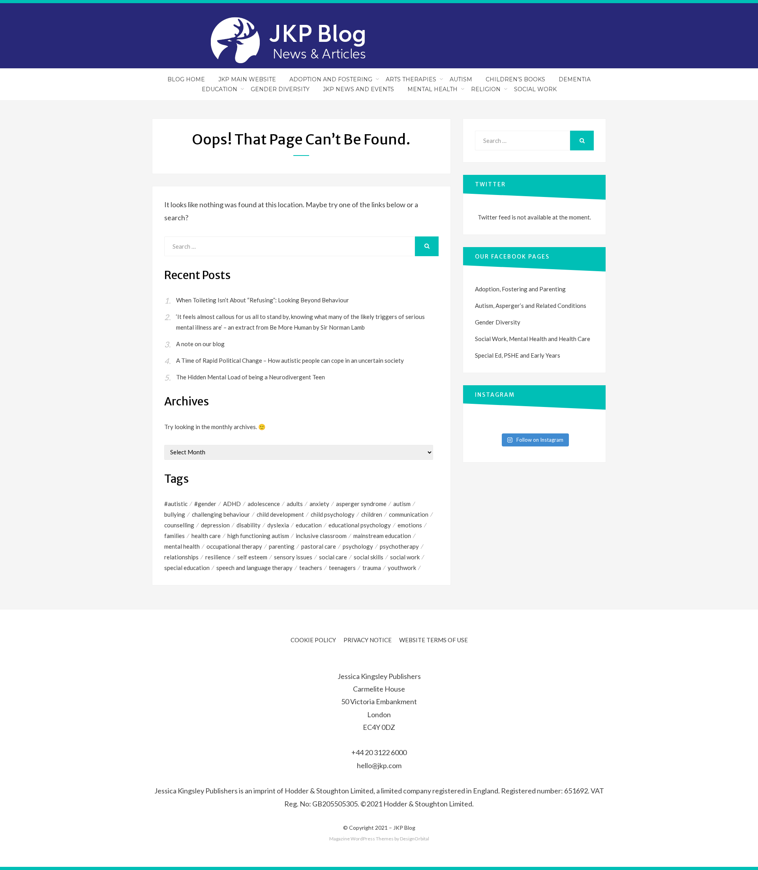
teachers (310, 567)
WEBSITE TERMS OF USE (433, 639)
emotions (410, 525)
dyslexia (278, 525)
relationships (181, 557)
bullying (174, 514)
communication (408, 514)
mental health (182, 546)
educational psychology (359, 525)
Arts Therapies (411, 79)
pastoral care (318, 546)
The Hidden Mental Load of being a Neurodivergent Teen (250, 377)
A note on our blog (200, 343)
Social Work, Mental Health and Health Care (532, 338)
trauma (371, 567)
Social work (535, 89)
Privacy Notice (367, 639)
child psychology (333, 514)
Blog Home (186, 79)
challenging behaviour (221, 514)
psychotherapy (399, 546)
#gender (205, 503)
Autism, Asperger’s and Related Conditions (530, 305)
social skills (368, 557)
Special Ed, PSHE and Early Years (517, 355)
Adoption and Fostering (330, 79)
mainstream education (382, 535)
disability (248, 525)
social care (333, 557)
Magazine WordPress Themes (361, 839)
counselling (179, 525)
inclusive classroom (321, 535)
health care (206, 535)
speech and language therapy (254, 567)
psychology (358, 546)
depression (215, 525)
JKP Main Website (247, 79)
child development (280, 514)
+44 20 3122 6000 (379, 752)
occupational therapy (234, 546)
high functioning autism (258, 535)
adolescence (264, 503)
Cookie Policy (313, 639)
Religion (486, 89)
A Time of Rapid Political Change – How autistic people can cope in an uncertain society (290, 360)
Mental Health (432, 89)
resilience (218, 557)
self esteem (252, 557)
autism (402, 503)
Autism (461, 79)
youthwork (402, 567)
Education (219, 89)
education (309, 525)
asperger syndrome (361, 503)
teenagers (342, 567)
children (371, 514)
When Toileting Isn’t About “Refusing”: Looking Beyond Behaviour (262, 300)
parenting (282, 546)
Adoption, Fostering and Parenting (520, 288)
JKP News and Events (358, 89)
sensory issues (293, 557)
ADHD (232, 503)
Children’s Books (515, 79)
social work (405, 557)
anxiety (319, 503)
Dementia (575, 79)
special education (187, 567)
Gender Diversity (280, 89)
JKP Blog (404, 827)
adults (295, 503)
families (174, 535)
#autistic (176, 503)
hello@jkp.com (379, 765)
